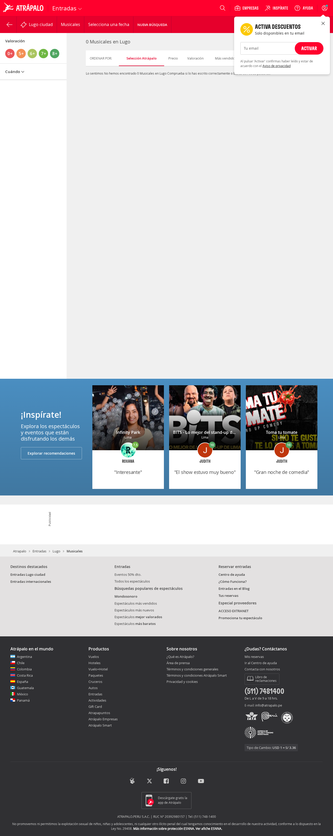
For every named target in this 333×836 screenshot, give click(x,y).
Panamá (23, 700)
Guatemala (25, 687)
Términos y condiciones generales (192, 669)
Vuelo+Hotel (98, 669)
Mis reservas (254, 657)
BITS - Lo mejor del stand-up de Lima (209, 432)
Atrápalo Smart (100, 725)
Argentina (24, 656)
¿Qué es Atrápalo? (180, 656)
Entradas (39, 551)
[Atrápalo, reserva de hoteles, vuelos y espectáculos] (24, 8)
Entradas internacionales (30, 581)
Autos (93, 687)
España (22, 681)
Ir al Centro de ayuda (261, 663)
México (22, 694)
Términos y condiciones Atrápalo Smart (196, 675)
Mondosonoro (125, 596)
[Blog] (132, 781)
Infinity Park (128, 432)
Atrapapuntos (99, 712)
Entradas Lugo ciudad (27, 574)
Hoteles (94, 663)
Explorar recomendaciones (51, 453)
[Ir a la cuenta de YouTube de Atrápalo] (201, 781)
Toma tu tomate (281, 432)
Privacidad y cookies (182, 681)
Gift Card (95, 706)
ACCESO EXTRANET (233, 611)
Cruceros (95, 681)
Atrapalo (19, 551)
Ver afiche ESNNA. (209, 828)
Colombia (24, 669)
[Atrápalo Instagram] (184, 781)
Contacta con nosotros (262, 669)
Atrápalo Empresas (103, 719)
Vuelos (93, 656)
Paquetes (95, 675)
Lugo (56, 551)
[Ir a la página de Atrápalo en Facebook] (167, 781)
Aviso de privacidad (276, 66)
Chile (20, 663)
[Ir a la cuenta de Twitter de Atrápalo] (149, 781)
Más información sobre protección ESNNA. (164, 828)
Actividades (97, 700)
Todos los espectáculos (132, 581)
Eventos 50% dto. (127, 574)
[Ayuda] (303, 8)
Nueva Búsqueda (152, 24)
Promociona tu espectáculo (240, 618)
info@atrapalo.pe (268, 705)
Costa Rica (25, 675)
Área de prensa (178, 663)
